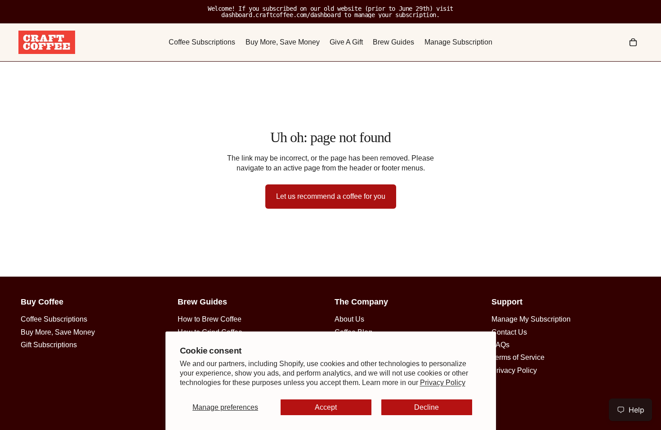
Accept (326, 407)
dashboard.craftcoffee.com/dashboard (280, 14)
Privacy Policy (442, 382)
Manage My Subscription (531, 319)
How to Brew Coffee (209, 319)
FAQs (500, 345)
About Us (349, 319)
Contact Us (509, 332)
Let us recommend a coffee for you (330, 196)
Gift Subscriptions (49, 345)
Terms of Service (518, 357)
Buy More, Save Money (58, 332)
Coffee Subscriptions (54, 319)
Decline (426, 407)
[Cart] (633, 42)
